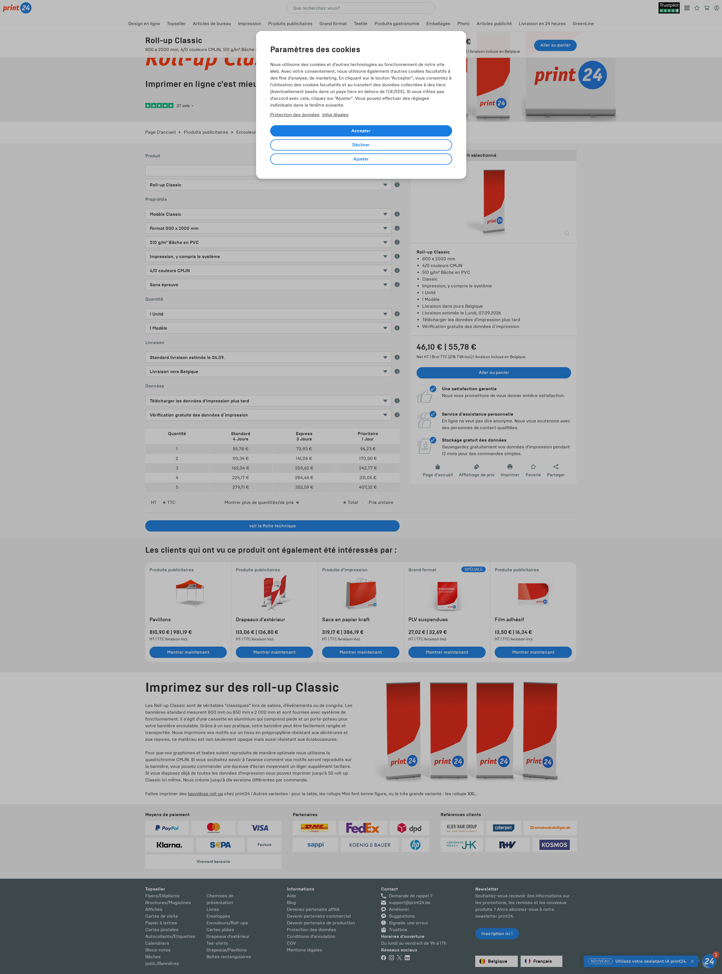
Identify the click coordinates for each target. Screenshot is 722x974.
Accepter (361, 131)
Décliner (361, 145)
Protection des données (295, 114)
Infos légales (335, 114)
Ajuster (361, 159)
